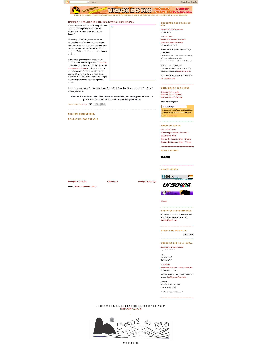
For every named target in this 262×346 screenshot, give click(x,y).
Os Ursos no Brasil (168, 136)
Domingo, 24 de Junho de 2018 (172, 247)
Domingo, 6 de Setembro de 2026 (172, 29)
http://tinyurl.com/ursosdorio (176, 277)
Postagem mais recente (77, 182)
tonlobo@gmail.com (169, 220)
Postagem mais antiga (147, 182)
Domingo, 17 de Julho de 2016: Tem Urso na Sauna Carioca (101, 22)
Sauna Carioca (168, 36)
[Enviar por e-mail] (94, 104)
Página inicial (112, 182)
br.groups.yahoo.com (172, 115)
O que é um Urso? (168, 130)
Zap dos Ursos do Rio (183, 71)
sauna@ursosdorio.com (77, 68)
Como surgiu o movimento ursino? (174, 133)
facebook (103, 62)
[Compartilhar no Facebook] (101, 104)
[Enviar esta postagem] (90, 104)
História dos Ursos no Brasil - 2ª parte (176, 142)
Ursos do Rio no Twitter (170, 92)
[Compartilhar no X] (99, 104)
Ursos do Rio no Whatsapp (171, 97)
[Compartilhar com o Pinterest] (104, 104)
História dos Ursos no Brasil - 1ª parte (176, 139)
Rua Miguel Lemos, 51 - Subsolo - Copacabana (176, 267)
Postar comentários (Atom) (85, 186)
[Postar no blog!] (96, 104)
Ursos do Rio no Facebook (171, 95)
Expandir (164, 201)
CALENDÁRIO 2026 (168, 78)
